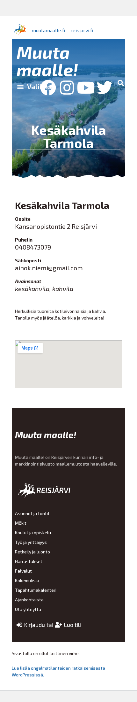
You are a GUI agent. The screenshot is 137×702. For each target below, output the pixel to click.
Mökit (20, 523)
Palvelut (23, 571)
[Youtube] (86, 88)
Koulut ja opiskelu (33, 532)
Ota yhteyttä (28, 609)
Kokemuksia (27, 580)
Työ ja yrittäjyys (31, 542)
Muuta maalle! (47, 61)
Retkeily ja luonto (32, 551)
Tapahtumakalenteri (35, 590)
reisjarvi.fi (81, 30)
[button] (34, 86)
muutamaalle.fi (48, 30)
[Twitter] (104, 88)
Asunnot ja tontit (32, 513)
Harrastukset (28, 561)
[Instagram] (67, 88)
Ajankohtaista (29, 599)
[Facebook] (48, 88)
